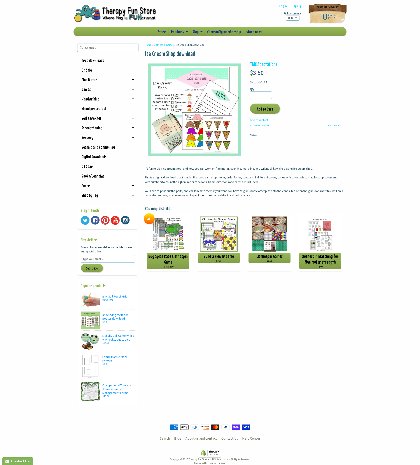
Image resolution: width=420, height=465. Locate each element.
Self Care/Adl (91, 118)
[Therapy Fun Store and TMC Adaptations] (117, 16)
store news (254, 31)
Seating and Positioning (98, 147)
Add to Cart (265, 108)
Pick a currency (292, 13)
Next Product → (335, 125)
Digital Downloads (94, 156)
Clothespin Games (163, 44)
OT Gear (87, 166)
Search (165, 438)
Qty (252, 89)
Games (86, 89)
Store (162, 31)
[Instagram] (125, 220)
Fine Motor (89, 79)
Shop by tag (90, 195)
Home (148, 44)
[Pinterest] (105, 220)
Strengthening (92, 127)
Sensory (87, 137)
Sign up (297, 6)
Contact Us (229, 438)
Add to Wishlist (259, 120)
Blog (195, 31)
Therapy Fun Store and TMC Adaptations (209, 459)
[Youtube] (115, 220)
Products (177, 31)
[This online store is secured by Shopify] (210, 455)
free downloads (93, 60)
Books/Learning (93, 175)
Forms (86, 185)
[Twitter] (85, 220)
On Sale (87, 69)
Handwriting (90, 98)
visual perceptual (94, 108)
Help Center (251, 438)
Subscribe (92, 268)
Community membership (224, 31)
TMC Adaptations (263, 64)
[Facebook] (95, 220)
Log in (283, 6)
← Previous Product (259, 125)
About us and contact (201, 438)
